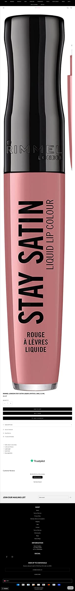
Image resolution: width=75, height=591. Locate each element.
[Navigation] (3, 8)
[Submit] (70, 497)
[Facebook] (6, 557)
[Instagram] (12, 557)
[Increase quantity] (10, 403)
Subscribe (37, 574)
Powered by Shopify (38, 589)
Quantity (6, 400)
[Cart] (71, 8)
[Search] (67, 8)
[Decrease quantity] (5, 403)
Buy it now (37, 413)
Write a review (37, 477)
